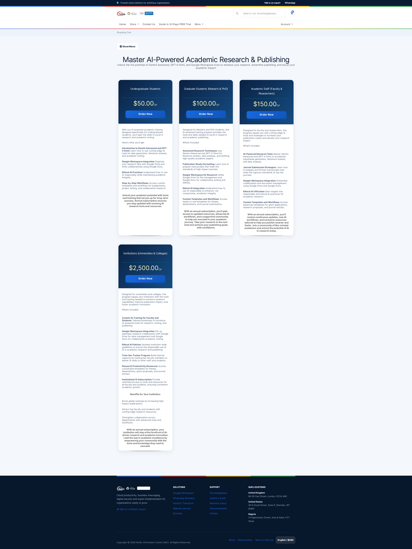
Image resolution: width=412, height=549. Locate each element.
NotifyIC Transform (183, 503)
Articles (214, 513)
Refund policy (245, 540)
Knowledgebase (218, 493)
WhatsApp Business (184, 498)
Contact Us (149, 24)
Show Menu (128, 46)
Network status (218, 503)
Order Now (145, 113)
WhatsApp (290, 3)
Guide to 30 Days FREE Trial (175, 24)
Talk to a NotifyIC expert (132, 509)
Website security (182, 508)
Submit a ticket (218, 498)
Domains (178, 513)
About (232, 540)
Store (133, 24)
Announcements (218, 508)
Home (122, 24)
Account (286, 24)
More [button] (198, 24)
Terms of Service (264, 540)
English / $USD (286, 540)
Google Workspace (183, 493)
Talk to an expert (272, 3)
